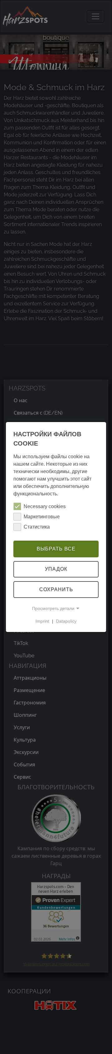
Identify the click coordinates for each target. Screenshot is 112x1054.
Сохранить (56, 589)
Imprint (42, 621)
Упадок (56, 569)
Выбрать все (56, 548)
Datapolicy (66, 621)
